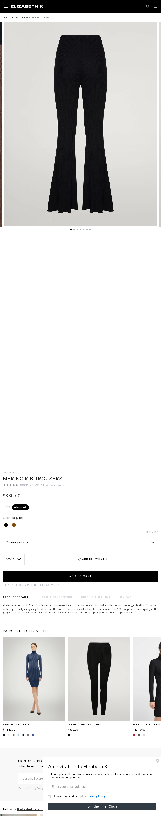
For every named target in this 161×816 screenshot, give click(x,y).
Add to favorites (95, 558)
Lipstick (144, 735)
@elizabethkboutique (34, 809)
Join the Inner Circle (102, 806)
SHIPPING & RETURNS (95, 597)
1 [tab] (71, 229)
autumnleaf (4, 735)
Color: (13, 518)
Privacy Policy (35, 788)
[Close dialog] (157, 761)
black (23, 735)
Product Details (15, 597)
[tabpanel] (80, 124)
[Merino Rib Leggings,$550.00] (99, 679)
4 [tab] (80, 229)
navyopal (9, 735)
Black (69, 735)
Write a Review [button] (55, 484)
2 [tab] (74, 229)
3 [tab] (77, 229)
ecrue (14, 735)
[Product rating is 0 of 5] (11, 485)
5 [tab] (83, 229)
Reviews (125, 597)
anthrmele (28, 735)
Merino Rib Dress (16, 724)
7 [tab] (90, 229)
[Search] (148, 6)
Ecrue (139, 735)
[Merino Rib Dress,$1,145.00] (34, 679)
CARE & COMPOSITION (57, 597)
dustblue (33, 735)
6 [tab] (87, 229)
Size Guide (151, 532)
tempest (18, 735)
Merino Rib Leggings (84, 724)
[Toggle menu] (6, 6)
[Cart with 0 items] (155, 6)
